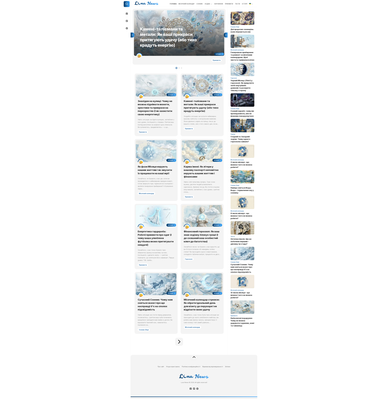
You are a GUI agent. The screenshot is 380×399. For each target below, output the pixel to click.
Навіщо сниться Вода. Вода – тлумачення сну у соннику (242, 190)
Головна (173, 4)
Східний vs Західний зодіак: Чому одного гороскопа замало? (240, 139)
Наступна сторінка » (179, 342)
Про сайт (161, 367)
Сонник (199, 4)
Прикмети (229, 4)
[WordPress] (127, 21)
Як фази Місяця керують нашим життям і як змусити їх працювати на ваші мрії (155, 170)
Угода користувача (173, 367)
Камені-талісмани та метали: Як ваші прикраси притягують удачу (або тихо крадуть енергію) (166, 11)
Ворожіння (218, 4)
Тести (237, 4)
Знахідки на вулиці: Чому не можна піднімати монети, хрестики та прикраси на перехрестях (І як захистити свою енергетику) (155, 108)
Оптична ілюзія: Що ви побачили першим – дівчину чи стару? (241, 241)
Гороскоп (188, 259)
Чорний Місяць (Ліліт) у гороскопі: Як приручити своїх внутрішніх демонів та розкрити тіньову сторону (242, 85)
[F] (127, 13)
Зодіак (207, 4)
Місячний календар (186, 4)
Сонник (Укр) (144, 330)
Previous (132, 35)
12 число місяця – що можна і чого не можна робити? (241, 295)
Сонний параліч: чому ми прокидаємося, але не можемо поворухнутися (242, 113)
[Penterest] (127, 28)
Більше (218, 54)
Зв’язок (227, 367)
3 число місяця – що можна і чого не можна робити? (241, 164)
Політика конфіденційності (191, 367)
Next (226, 35)
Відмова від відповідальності (212, 367)
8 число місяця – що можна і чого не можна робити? (241, 215)
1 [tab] (176, 68)
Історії (244, 4)
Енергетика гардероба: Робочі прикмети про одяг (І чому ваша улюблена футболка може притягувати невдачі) (156, 238)
